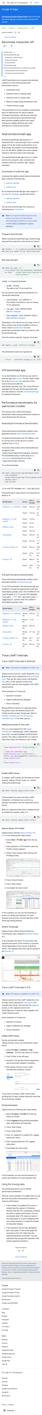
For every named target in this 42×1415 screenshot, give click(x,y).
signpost (35, 1005)
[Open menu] (3, 2)
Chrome (5, 1343)
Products (11, 28)
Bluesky (4, 1316)
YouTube (5, 1330)
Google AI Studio (7, 1350)
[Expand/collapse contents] (14, 52)
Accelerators (6, 1299)
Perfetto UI (9, 951)
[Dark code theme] (35, 246)
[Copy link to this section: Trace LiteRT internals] (30, 655)
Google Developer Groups (11, 1292)
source (19, 379)
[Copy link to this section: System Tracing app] (20, 927)
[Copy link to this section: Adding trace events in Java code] (31, 724)
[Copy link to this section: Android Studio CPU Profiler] (26, 828)
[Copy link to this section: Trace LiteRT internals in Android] (37, 661)
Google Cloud (6, 1357)
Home (4, 28)
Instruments (28, 1003)
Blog (3, 1312)
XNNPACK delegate (17, 318)
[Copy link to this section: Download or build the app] (31, 171)
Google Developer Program (11, 1289)
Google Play (6, 1361)
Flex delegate (13, 194)
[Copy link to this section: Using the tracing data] (27, 1184)
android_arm (11, 187)
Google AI (5, 1392)
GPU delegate (15, 311)
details (15, 443)
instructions (19, 209)
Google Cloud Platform (10, 1389)
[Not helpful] (19, 32)
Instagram (5, 1319)
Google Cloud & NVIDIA (10, 1303)
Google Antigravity (8, 1354)
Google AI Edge (10, 9)
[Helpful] (15, 32)
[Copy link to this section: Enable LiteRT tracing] (21, 773)
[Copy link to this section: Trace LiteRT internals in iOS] (32, 987)
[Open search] (31, 2)
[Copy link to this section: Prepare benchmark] (24, 234)
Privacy (11, 1405)
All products (6, 1396)
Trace (4, 682)
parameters (18, 328)
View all (4, 1364)
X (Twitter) (5, 1326)
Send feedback (10, 37)
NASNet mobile (8, 527)
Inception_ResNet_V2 (10, 547)
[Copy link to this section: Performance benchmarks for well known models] (27, 406)
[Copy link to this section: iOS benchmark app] (28, 370)
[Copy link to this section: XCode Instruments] (20, 1105)
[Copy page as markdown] (12, 46)
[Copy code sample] (38, 246)
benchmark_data (15, 381)
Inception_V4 (7, 559)
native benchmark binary (26, 434)
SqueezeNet (7, 535)
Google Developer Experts (11, 1296)
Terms (4, 1405)
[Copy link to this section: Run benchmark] (20, 260)
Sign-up (12, 19)
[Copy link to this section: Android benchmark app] (33, 134)
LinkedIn (5, 1323)
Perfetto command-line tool (12, 716)
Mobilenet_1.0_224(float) (12, 507)
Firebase (5, 1347)
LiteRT (32, 28)
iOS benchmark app (31, 392)
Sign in (36, 3)
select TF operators (19, 223)
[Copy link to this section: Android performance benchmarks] (4, 426)
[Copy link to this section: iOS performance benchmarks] (35, 575)
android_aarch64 (12, 183)
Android (4, 1340)
